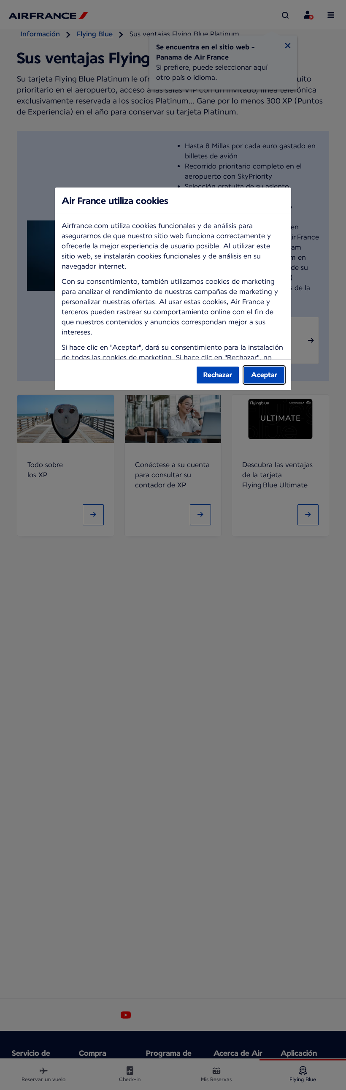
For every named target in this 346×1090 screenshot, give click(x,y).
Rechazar (217, 375)
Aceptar (264, 375)
